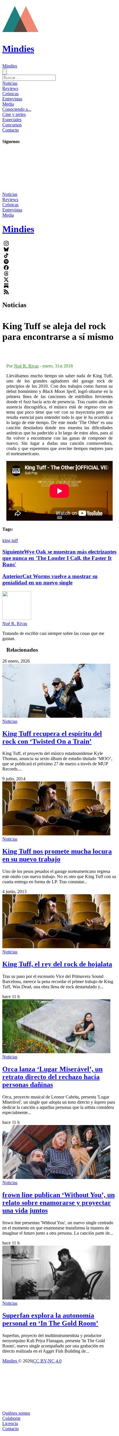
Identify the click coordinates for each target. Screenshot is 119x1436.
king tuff (10, 540)
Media (8, 104)
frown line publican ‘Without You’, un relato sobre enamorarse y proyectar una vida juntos (58, 1202)
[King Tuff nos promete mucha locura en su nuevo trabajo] (56, 833)
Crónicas (10, 93)
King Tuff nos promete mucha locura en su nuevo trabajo (57, 855)
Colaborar (11, 1418)
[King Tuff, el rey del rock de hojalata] (56, 946)
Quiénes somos (16, 1413)
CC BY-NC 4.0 (47, 1360)
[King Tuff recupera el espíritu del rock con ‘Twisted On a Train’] (56, 716)
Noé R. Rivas (26, 365)
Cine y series (14, 114)
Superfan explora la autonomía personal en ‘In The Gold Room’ (50, 1319)
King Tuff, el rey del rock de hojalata (57, 964)
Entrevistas (12, 98)
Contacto (10, 130)
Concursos (12, 124)
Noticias (9, 83)
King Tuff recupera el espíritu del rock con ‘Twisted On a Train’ (52, 737)
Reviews (10, 88)
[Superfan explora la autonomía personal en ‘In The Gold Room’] (56, 1298)
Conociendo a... (16, 109)
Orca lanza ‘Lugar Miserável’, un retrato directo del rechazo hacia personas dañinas (52, 1076)
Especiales (11, 119)
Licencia (10, 1423)
